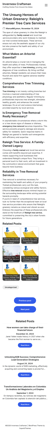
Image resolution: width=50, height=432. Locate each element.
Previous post (25, 300)
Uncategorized (11, 287)
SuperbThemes (25, 428)
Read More (25, 345)
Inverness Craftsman (17, 4)
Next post (25, 309)
